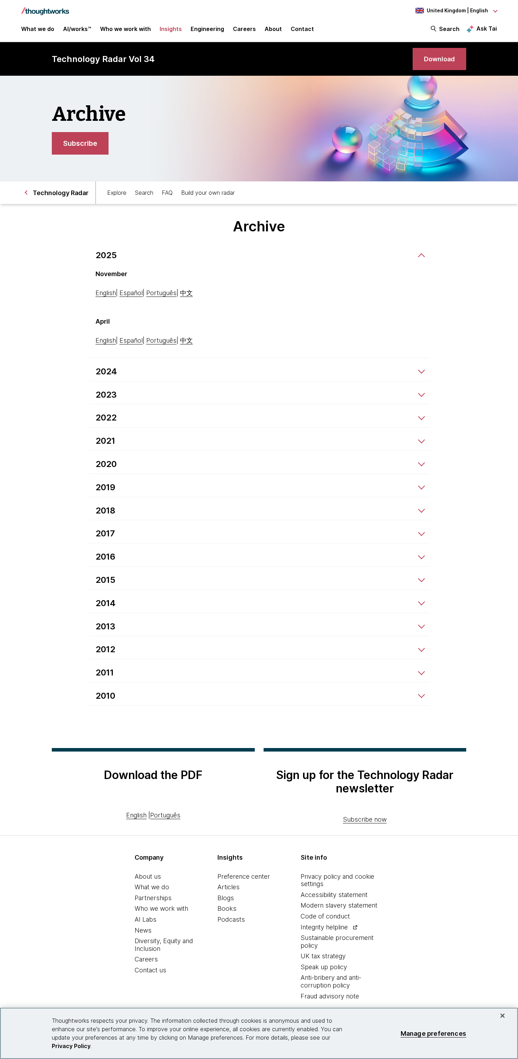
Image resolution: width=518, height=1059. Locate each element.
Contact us (150, 970)
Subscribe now (365, 819)
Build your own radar (208, 192)
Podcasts (231, 919)
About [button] (273, 28)
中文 (186, 293)
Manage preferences (433, 1033)
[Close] (502, 1015)
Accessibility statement (334, 894)
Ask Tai (486, 28)
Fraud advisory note (330, 996)
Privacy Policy (71, 1045)
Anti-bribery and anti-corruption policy (331, 981)
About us (148, 876)
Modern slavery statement (339, 905)
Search (449, 28)
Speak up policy (324, 967)
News (143, 930)
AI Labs (145, 919)
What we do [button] (37, 28)
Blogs (225, 898)
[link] (439, 59)
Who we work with (161, 908)
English (105, 293)
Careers (146, 959)
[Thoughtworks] (45, 7)
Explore (117, 192)
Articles (228, 887)
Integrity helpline (324, 927)
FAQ (167, 192)
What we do (152, 887)
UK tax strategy (323, 956)
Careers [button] (244, 28)
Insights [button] (171, 28)
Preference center (243, 876)
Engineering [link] (207, 28)
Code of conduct (325, 916)
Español (131, 293)
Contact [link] (302, 28)
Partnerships (153, 898)
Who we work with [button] (125, 28)
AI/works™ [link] (77, 28)
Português (161, 293)
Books (226, 908)
